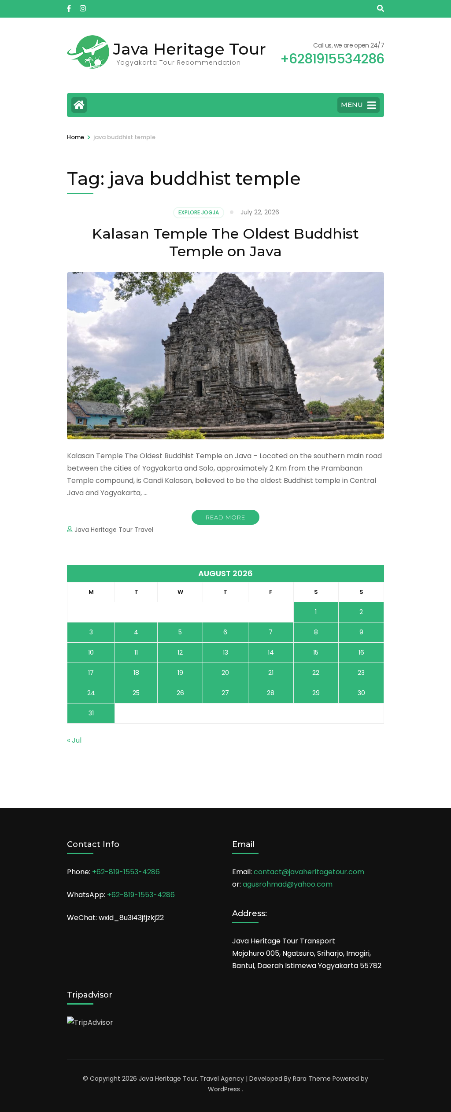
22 (315, 672)
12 (180, 652)
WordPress (224, 1089)
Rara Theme (312, 1078)
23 (361, 672)
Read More (225, 517)
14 (271, 652)
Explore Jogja (198, 212)
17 (91, 672)
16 (361, 652)
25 (136, 693)
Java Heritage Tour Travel (113, 529)
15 (315, 652)
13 (225, 652)
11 (136, 652)
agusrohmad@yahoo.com (288, 884)
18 (136, 672)
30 (361, 693)
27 (225, 693)
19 (180, 672)
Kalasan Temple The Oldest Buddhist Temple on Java (225, 242)
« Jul (74, 740)
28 (270, 693)
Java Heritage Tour (189, 49)
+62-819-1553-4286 (126, 872)
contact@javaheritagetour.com (309, 872)
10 (91, 652)
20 (225, 672)
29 (316, 693)
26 (180, 693)
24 (91, 693)
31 (91, 713)
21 (271, 672)
